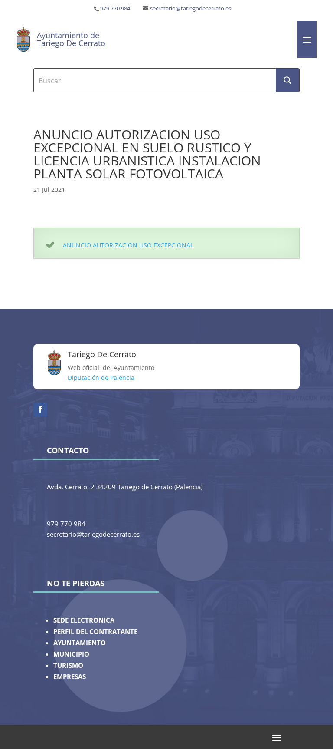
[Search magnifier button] (287, 80)
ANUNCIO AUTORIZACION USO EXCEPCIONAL (128, 245)
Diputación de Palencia (101, 377)
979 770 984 (115, 8)
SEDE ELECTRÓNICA (83, 620)
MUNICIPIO (71, 654)
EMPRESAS (69, 676)
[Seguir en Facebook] (40, 409)
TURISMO (68, 665)
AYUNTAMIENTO (79, 642)
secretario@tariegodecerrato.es (190, 8)
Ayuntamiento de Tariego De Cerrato (71, 39)
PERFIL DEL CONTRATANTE (95, 631)
